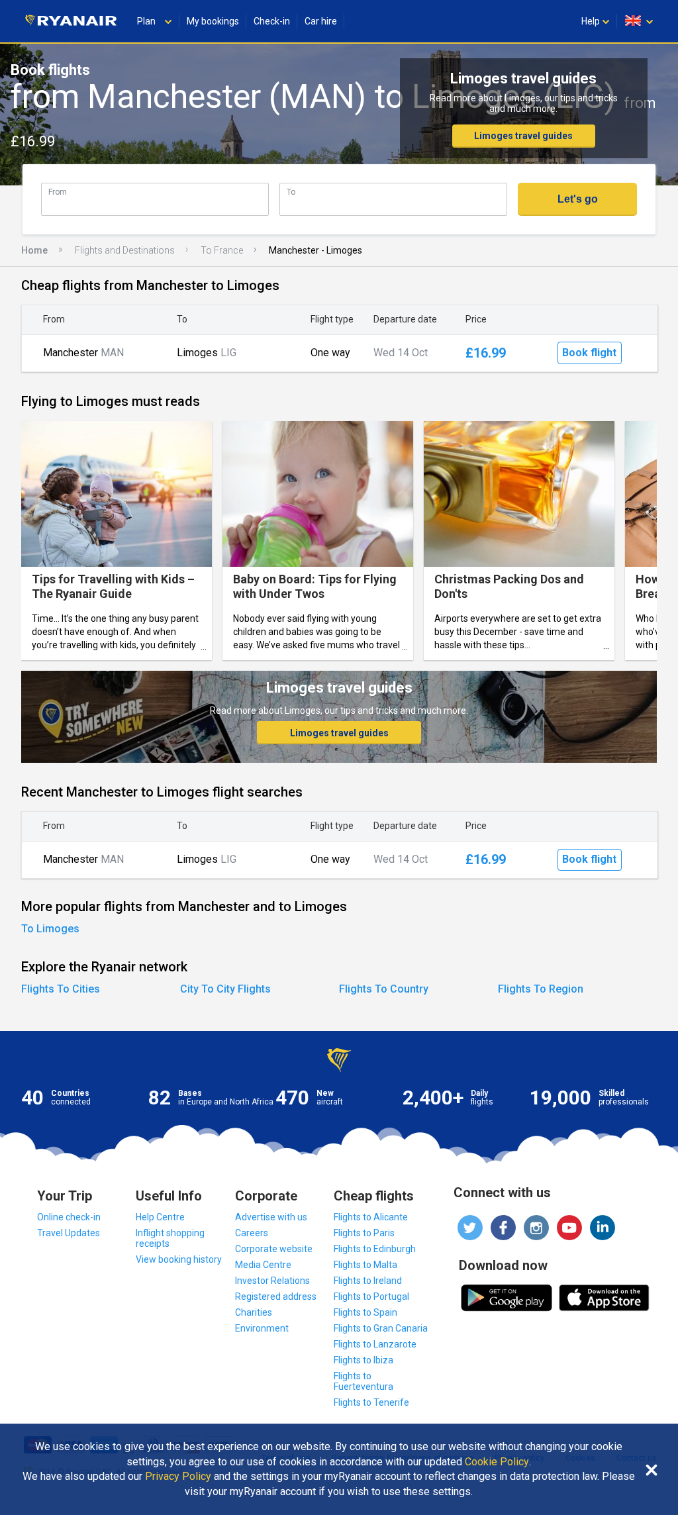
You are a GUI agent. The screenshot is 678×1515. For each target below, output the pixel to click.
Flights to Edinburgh (375, 1249)
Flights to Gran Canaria (381, 1328)
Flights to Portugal (371, 1296)
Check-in (272, 21)
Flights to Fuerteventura (363, 1381)
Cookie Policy (497, 1462)
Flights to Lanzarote (375, 1344)
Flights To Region (540, 989)
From (57, 191)
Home (34, 250)
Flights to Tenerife (371, 1402)
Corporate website (274, 1249)
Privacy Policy (178, 1477)
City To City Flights (225, 989)
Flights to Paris (364, 1233)
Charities (253, 1312)
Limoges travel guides (523, 135)
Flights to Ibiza (363, 1360)
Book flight (589, 352)
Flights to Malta (365, 1264)
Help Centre (160, 1217)
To (291, 191)
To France (222, 250)
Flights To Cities (60, 989)
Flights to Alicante (371, 1217)
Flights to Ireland (368, 1280)
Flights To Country (383, 989)
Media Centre (263, 1264)
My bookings (213, 21)
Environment (262, 1328)
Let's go (577, 199)
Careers (251, 1233)
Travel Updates (68, 1233)
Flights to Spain (365, 1312)
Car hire (321, 21)
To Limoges (50, 928)
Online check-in (69, 1217)
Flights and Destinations (125, 250)
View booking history (179, 1259)
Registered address (275, 1296)
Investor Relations (272, 1280)
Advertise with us (271, 1217)
